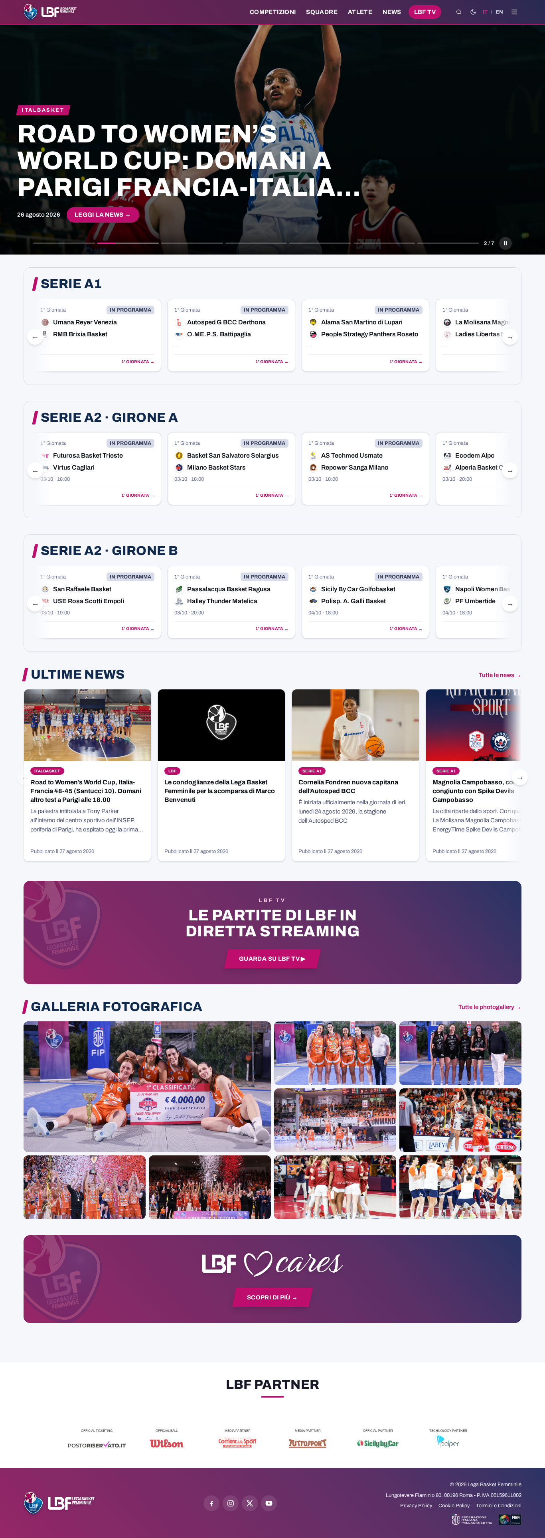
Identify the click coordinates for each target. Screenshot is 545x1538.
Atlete (360, 12)
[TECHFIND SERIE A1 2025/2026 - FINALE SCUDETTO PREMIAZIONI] (85, 1187)
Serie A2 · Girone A (109, 417)
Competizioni (273, 12)
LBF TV (425, 12)
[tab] (64, 243)
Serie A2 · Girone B (109, 551)
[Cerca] (458, 12)
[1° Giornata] (102, 335)
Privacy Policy (416, 1505)
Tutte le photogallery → (489, 1007)
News (392, 12)
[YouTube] (269, 1503)
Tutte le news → (500, 675)
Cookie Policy (454, 1505)
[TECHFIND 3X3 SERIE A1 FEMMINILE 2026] (147, 1086)
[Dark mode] (473, 12)
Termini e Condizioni (498, 1505)
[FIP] (472, 1519)
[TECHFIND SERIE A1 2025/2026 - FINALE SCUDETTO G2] (335, 1187)
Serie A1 (71, 284)
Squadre (322, 12)
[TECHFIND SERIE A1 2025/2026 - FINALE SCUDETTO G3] (335, 1120)
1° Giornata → (142, 361)
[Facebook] (211, 1503)
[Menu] (514, 12)
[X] (250, 1503)
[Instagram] (231, 1503)
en (499, 12)
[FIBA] (510, 1519)
